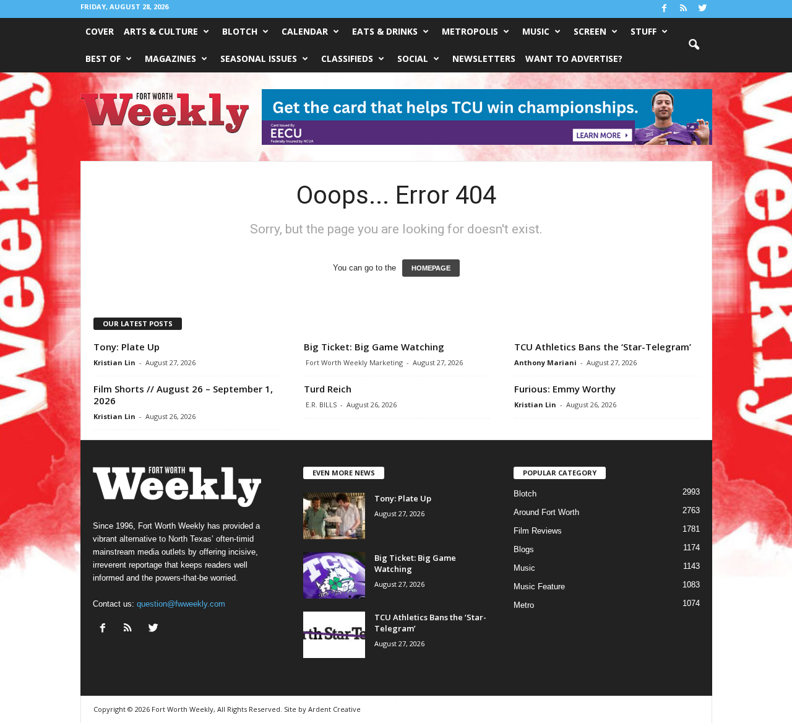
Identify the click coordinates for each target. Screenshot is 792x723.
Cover (99, 31)
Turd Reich (327, 389)
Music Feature (539, 586)
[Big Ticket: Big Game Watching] (334, 575)
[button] (693, 45)
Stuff (643, 31)
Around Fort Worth (546, 512)
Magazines (170, 58)
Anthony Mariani (545, 362)
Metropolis (470, 31)
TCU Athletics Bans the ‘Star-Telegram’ (602, 346)
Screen (590, 31)
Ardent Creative (334, 709)
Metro (524, 605)
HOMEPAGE (430, 268)
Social (412, 58)
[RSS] (683, 9)
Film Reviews (538, 530)
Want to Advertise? (573, 58)
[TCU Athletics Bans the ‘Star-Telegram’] (334, 635)
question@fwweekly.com (181, 603)
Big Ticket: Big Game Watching (374, 346)
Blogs (524, 549)
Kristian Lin (114, 362)
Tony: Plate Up (126, 346)
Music (535, 31)
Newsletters (483, 58)
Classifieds (347, 58)
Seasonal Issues (258, 58)
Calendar (305, 31)
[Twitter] (702, 9)
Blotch (239, 31)
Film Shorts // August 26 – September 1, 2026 (183, 395)
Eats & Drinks (385, 31)
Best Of (103, 58)
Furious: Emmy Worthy (565, 389)
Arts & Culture (161, 31)
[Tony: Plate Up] (334, 516)
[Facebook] (664, 9)
